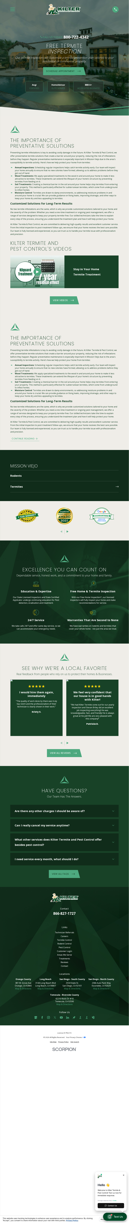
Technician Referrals (64, 932)
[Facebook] (42, 1017)
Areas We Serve (64, 954)
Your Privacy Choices (74, 1037)
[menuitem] (64, 475)
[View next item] (67, 531)
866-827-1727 (64, 913)
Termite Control (64, 940)
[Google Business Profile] (35, 1017)
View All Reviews (60, 753)
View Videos (60, 300)
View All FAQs (60, 873)
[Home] (63, 9)
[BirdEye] (93, 1017)
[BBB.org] (80, 1017)
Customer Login (64, 951)
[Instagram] (48, 1017)
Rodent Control (64, 943)
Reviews (64, 962)
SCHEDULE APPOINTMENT (60, 71)
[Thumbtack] (74, 1017)
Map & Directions (23, 988)
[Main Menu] (12, 9)
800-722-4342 (76, 37)
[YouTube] (61, 1017)
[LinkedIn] (67, 1017)
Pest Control (64, 947)
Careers (64, 936)
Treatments (64, 958)
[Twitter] (54, 1017)
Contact (64, 966)
